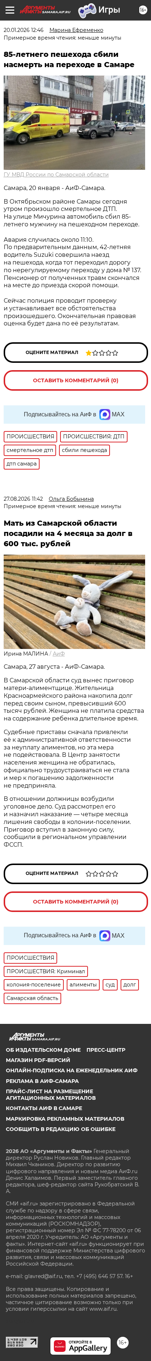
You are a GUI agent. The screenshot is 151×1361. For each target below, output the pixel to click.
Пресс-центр (105, 1050)
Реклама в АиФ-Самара (42, 1081)
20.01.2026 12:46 (24, 30)
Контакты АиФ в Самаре (44, 1108)
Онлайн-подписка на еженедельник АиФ (71, 1070)
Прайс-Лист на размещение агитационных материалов (51, 1094)
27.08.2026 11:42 (23, 499)
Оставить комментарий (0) (75, 380)
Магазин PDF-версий (38, 1060)
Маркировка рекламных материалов (65, 1119)
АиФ (59, 653)
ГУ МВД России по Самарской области (56, 174)
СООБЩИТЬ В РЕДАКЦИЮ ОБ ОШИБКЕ (60, 1129)
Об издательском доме (43, 1050)
